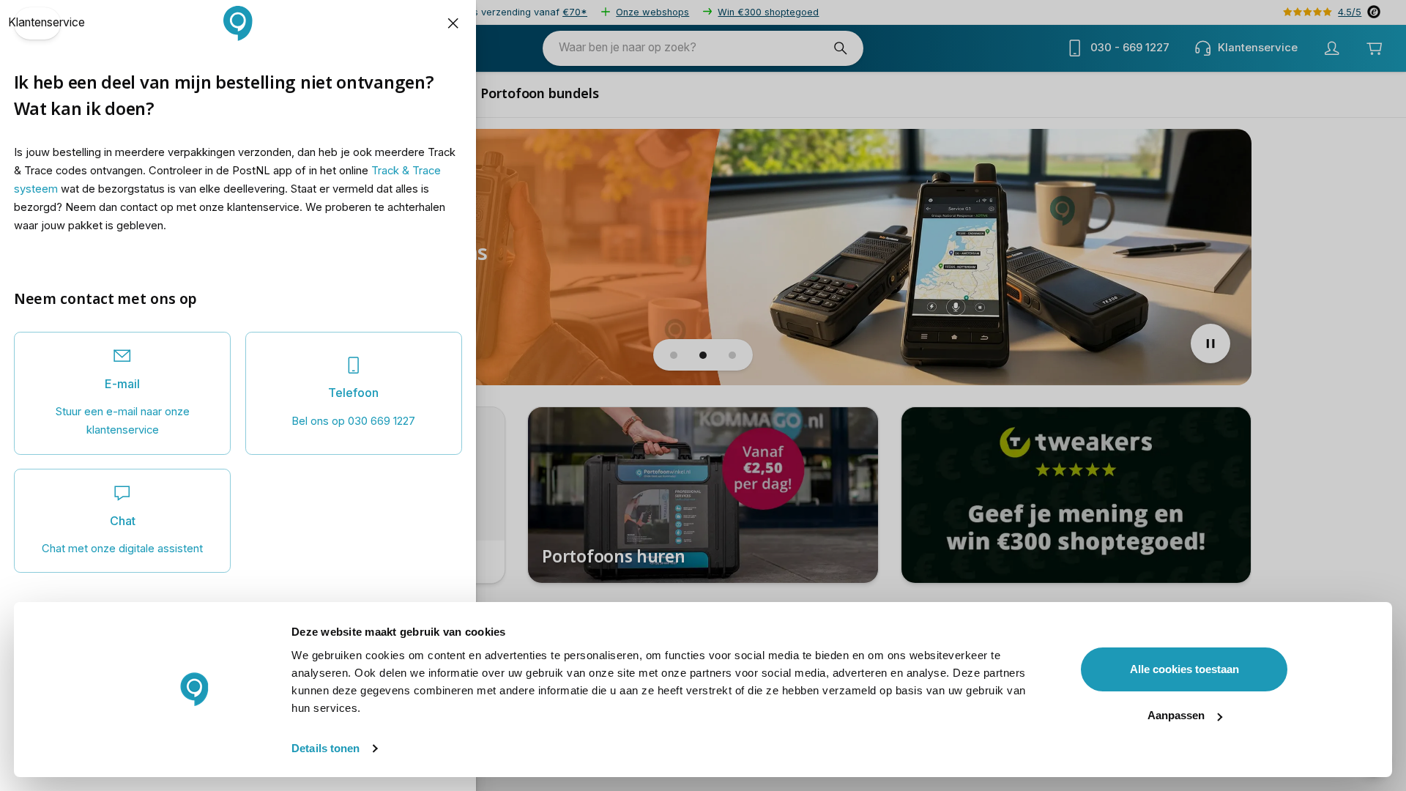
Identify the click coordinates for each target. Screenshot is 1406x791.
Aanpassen (1176, 715)
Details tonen (325, 748)
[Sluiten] (453, 23)
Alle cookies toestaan (1184, 669)
